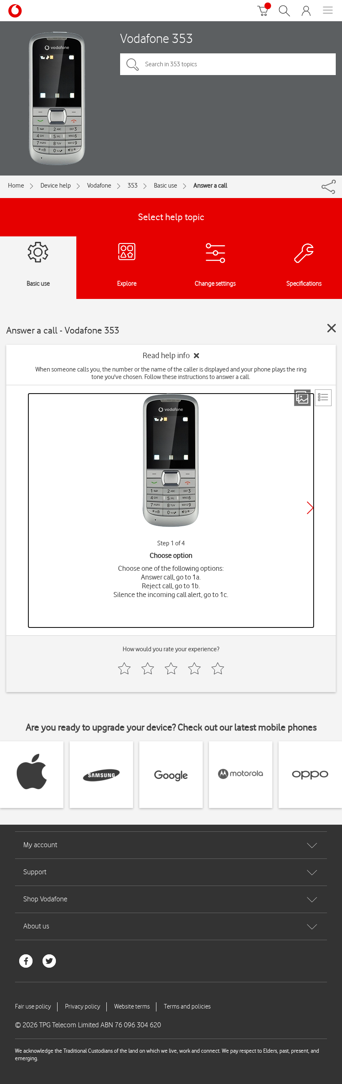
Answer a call (210, 185)
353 (133, 185)
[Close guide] (331, 328)
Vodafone (99, 185)
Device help (55, 185)
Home (16, 185)
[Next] (310, 508)
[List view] (323, 397)
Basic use (165, 185)
